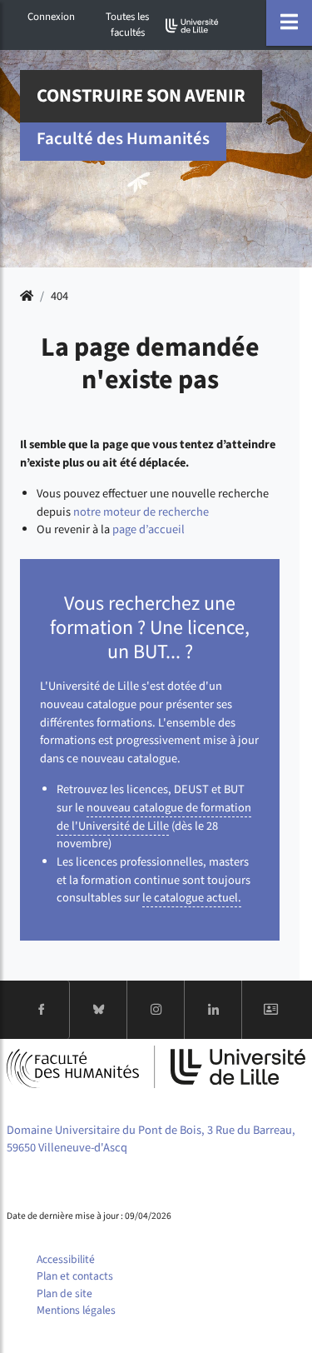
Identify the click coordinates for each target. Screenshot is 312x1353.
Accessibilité (66, 1259)
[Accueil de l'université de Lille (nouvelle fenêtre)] (192, 25)
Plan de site (64, 1293)
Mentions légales (76, 1310)
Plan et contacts (75, 1276)
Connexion (51, 16)
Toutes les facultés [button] (127, 24)
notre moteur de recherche (141, 512)
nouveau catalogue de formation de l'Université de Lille (154, 817)
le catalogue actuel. (191, 897)
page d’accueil (148, 529)
